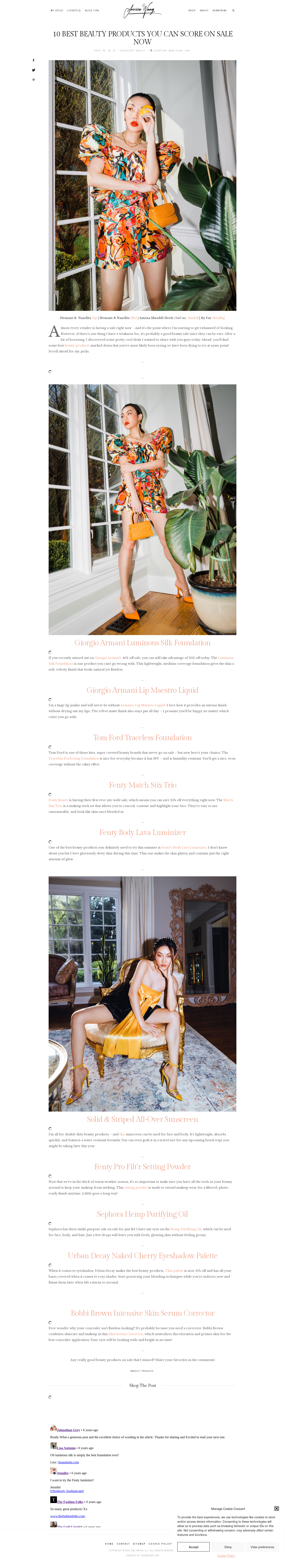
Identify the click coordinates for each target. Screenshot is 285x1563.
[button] (277, 1508)
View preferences (262, 1547)
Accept (193, 1547)
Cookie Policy (226, 1556)
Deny (228, 1547)
